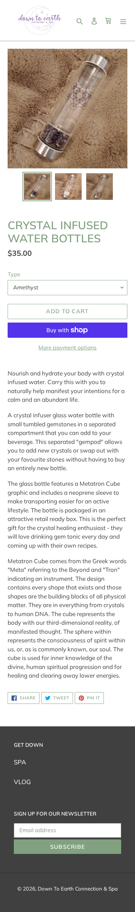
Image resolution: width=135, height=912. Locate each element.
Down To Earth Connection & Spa (78, 888)
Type (14, 274)
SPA (20, 762)
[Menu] (123, 20)
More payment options (67, 347)
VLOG (22, 782)
